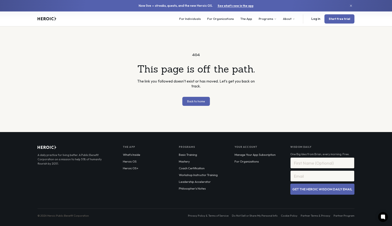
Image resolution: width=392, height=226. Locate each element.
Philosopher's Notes (192, 188)
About (287, 19)
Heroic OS (130, 161)
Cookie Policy (289, 215)
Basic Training (188, 155)
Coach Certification (192, 168)
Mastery (184, 161)
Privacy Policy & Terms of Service (208, 215)
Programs (266, 19)
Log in (315, 19)
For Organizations (220, 19)
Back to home (196, 101)
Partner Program (344, 215)
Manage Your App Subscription (255, 155)
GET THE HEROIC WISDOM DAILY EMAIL (322, 189)
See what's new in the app (236, 6)
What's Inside (131, 155)
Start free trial (339, 19)
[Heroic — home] (47, 19)
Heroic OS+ (130, 168)
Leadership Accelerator (195, 182)
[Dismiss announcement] (350, 5)
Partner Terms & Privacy (315, 215)
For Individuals (190, 19)
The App (246, 19)
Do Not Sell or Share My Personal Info (255, 215)
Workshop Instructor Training (198, 175)
